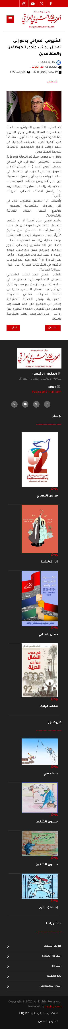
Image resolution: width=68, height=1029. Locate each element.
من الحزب (38, 67)
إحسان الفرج (48, 907)
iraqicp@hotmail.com (46, 392)
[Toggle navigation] (10, 19)
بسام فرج (51, 773)
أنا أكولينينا (49, 562)
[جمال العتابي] (40, 598)
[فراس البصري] (40, 459)
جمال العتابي (48, 634)
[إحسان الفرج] (40, 886)
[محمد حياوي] (40, 670)
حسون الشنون (47, 822)
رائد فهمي (52, 82)
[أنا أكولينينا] (40, 529)
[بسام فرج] (40, 751)
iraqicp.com (53, 1006)
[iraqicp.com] (37, 19)
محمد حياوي (49, 706)
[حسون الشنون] (40, 798)
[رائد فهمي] (58, 62)
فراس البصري (47, 496)
